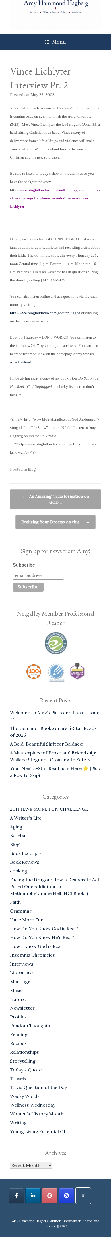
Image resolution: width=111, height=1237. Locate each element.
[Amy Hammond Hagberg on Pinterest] (49, 1196)
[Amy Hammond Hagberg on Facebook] (16, 1196)
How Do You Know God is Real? (44, 928)
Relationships (24, 1052)
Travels (18, 1078)
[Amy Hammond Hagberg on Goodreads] (83, 1195)
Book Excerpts (26, 853)
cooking (18, 871)
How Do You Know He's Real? (42, 937)
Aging (16, 827)
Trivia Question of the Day (38, 1087)
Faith (15, 902)
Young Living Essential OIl (38, 1131)
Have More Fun (27, 920)
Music (16, 990)
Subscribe (24, 565)
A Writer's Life (26, 818)
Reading (19, 1034)
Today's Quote (26, 1070)
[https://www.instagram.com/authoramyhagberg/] (66, 1196)
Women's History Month (36, 1114)
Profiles (18, 1017)
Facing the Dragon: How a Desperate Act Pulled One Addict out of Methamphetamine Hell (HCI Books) (55, 886)
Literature (21, 972)
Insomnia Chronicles (32, 955)
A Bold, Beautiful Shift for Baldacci (46, 744)
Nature (18, 999)
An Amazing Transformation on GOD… (55, 499)
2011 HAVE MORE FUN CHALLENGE (49, 809)
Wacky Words (25, 1096)
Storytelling (23, 1061)
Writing (18, 1122)
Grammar (21, 911)
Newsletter (22, 1008)
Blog (32, 469)
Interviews (21, 964)
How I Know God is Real (36, 946)
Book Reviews (24, 862)
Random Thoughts (30, 1025)
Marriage (20, 981)
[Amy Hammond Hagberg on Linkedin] (33, 1196)
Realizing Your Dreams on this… (55, 521)
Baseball (19, 835)
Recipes (18, 1043)
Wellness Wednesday (32, 1105)
